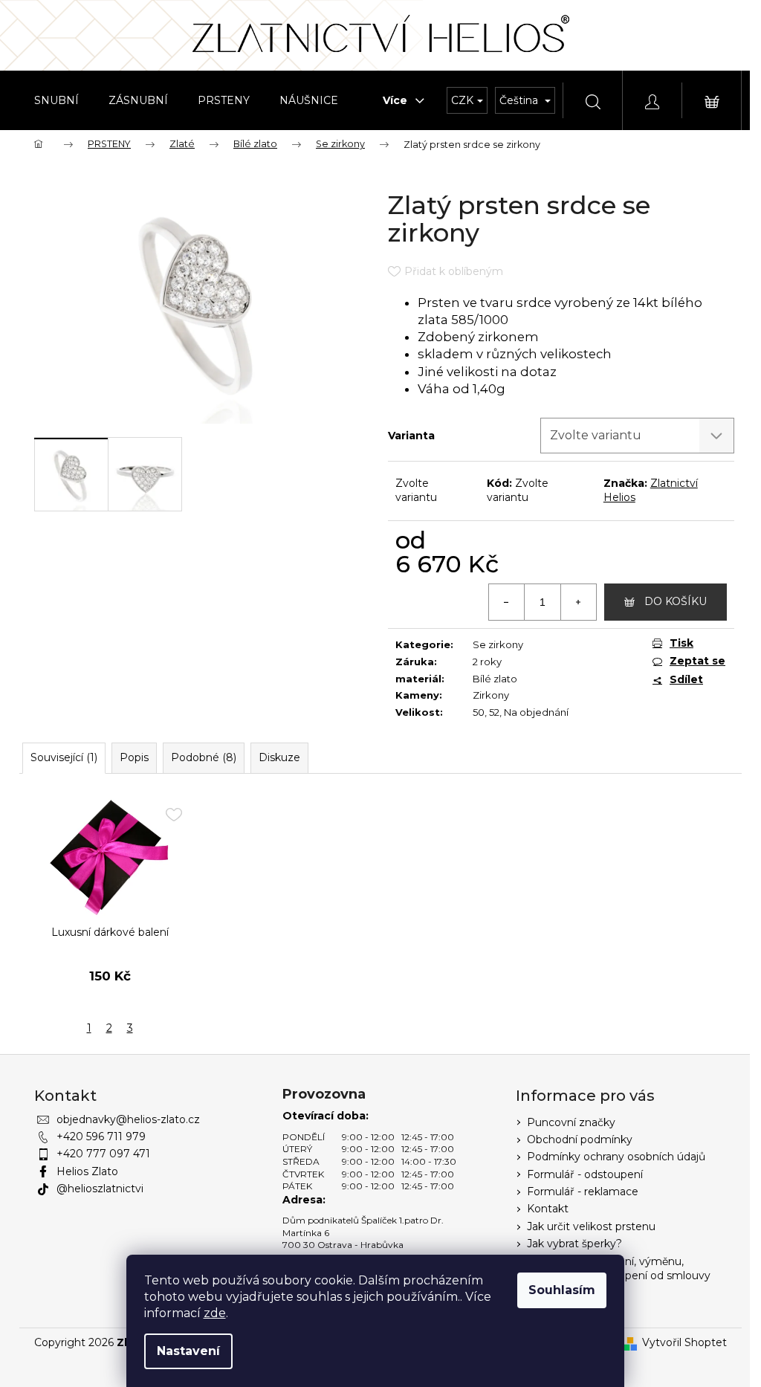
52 (494, 712)
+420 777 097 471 (103, 1153)
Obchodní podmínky (579, 1139)
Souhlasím (561, 1290)
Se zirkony (498, 644)
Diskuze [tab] (279, 757)
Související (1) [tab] (63, 757)
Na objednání (536, 712)
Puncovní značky (571, 1122)
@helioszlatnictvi (99, 1188)
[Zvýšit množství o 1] (578, 602)
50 (479, 712)
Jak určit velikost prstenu (591, 1226)
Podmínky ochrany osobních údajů (616, 1156)
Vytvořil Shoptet (684, 1342)
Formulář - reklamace (582, 1191)
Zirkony (491, 695)
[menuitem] (56, 100)
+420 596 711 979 (101, 1136)
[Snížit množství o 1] (507, 602)
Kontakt (548, 1208)
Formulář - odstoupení (585, 1174)
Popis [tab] (134, 757)
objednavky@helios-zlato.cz (128, 1119)
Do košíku (675, 601)
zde (215, 1313)
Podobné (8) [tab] (203, 757)
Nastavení (188, 1351)
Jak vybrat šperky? (574, 1243)
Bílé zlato (495, 679)
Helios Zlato (87, 1171)
